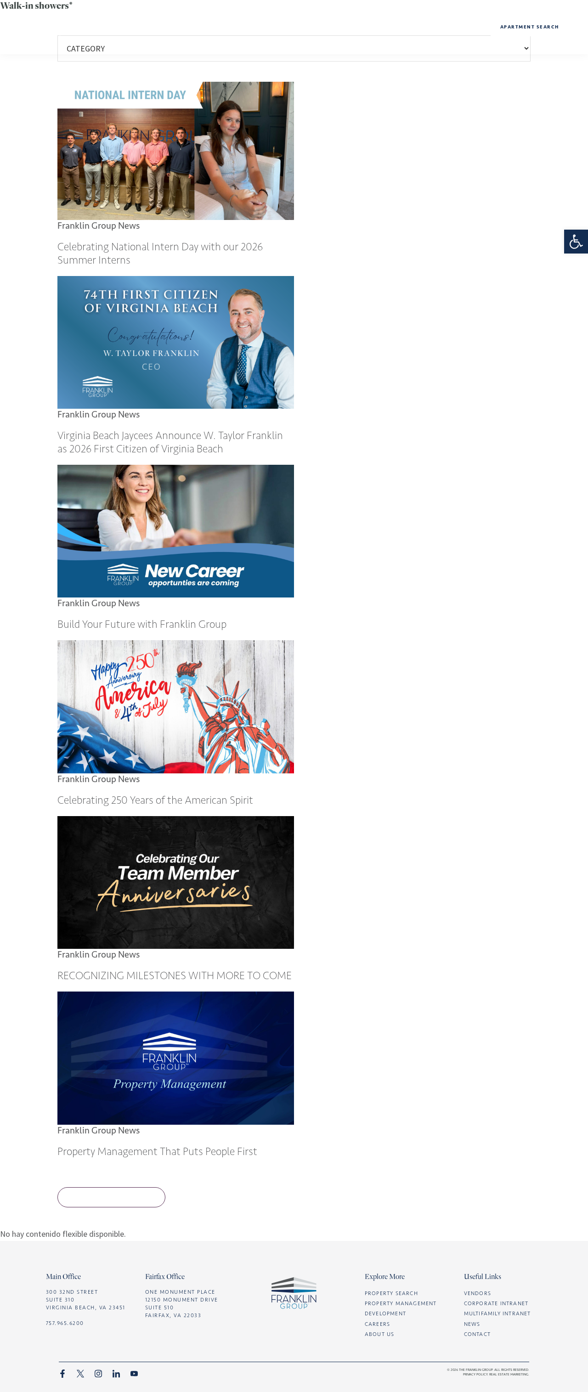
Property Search (391, 1293)
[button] (576, 242)
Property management (382, 26)
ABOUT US (380, 1334)
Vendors (477, 1293)
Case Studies (297, 47)
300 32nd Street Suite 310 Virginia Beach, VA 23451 (85, 1300)
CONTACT (477, 1334)
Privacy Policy (475, 1374)
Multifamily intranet (497, 1313)
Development (298, 26)
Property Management (401, 1303)
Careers (456, 26)
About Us (238, 26)
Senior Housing (239, 58)
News (238, 47)
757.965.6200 (65, 1323)
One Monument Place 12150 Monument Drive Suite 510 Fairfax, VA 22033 (181, 1304)
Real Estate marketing (508, 1374)
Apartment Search (529, 27)
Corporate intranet (496, 1303)
